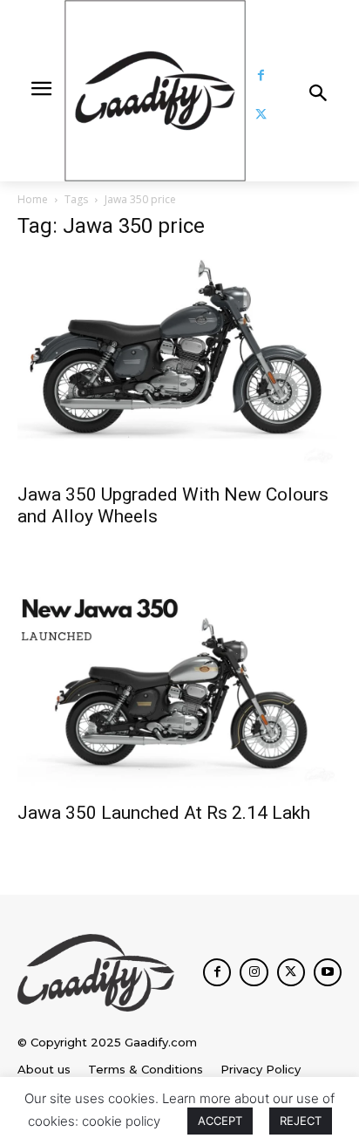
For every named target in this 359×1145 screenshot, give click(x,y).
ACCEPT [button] (220, 1121)
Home (32, 199)
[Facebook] (261, 75)
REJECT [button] (301, 1121)
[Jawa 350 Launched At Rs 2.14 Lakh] (179, 683)
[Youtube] (328, 972)
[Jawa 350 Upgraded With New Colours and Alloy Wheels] (179, 364)
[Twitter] (261, 114)
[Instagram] (254, 972)
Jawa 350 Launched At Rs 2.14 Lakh (163, 812)
